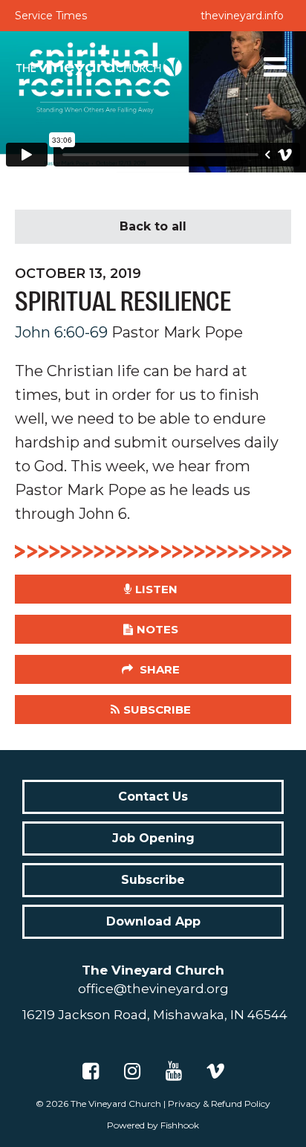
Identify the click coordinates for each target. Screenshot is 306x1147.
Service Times (51, 15)
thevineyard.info (242, 15)
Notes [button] (157, 629)
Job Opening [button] (153, 838)
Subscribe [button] (157, 709)
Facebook (90, 1071)
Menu (275, 67)
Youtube (173, 1071)
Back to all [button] (153, 226)
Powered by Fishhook (153, 1125)
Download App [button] (153, 921)
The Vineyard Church (116, 1103)
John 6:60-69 (61, 332)
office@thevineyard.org (153, 988)
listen (156, 589)
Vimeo (215, 1071)
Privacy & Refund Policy (219, 1103)
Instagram (132, 1071)
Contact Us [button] (153, 796)
